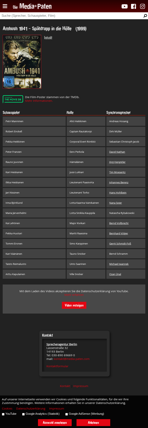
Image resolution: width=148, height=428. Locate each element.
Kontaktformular (57, 366)
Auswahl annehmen (55, 422)
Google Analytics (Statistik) (43, 413)
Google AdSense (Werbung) (86, 413)
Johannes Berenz (118, 182)
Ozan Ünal (115, 274)
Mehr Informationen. (39, 101)
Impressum (80, 386)
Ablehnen (93, 422)
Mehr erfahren (74, 295)
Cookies (7, 408)
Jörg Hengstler (117, 162)
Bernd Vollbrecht (119, 223)
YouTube (10, 413)
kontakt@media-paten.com (72, 359)
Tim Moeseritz (117, 172)
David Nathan (117, 152)
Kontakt (65, 386)
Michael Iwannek (119, 264)
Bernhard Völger (118, 233)
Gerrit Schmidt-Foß (120, 243)
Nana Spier (115, 202)
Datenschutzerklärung (30, 408)
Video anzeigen (74, 305)
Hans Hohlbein (117, 192)
